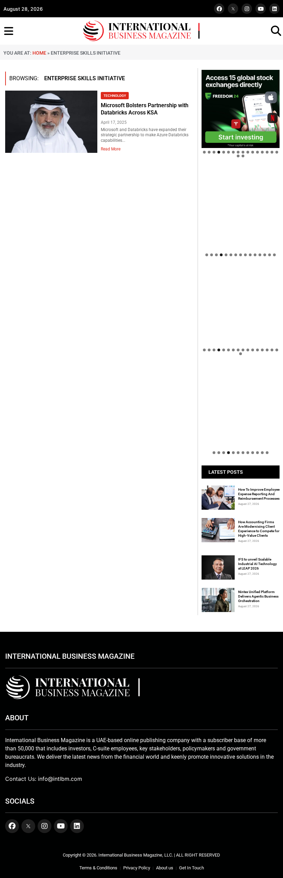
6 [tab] (228, 152)
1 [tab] (204, 152)
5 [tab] (223, 152)
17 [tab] (238, 156)
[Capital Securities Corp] (241, 172)
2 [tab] (209, 152)
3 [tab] (214, 152)
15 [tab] (272, 152)
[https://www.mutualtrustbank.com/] (241, 271)
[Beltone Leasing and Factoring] (241, 406)
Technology (115, 96)
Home (39, 53)
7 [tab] (233, 152)
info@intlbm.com (60, 778)
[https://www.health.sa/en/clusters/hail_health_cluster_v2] (241, 208)
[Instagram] (247, 8)
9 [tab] (243, 152)
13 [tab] (262, 152)
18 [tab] (243, 156)
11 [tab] (252, 152)
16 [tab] (276, 152)
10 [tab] (247, 152)
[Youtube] (260, 8)
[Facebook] (219, 8)
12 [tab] (257, 152)
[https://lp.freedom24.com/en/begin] (241, 109)
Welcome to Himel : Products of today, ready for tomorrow (237, 353)
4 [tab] (218, 152)
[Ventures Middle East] (241, 377)
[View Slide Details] (241, 292)
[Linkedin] (274, 8)
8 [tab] (238, 152)
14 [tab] (267, 152)
